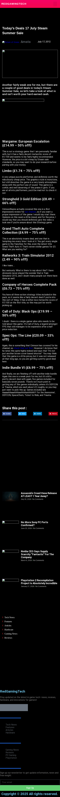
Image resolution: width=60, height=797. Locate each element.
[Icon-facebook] (3, 707)
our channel (30, 211)
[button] (55, 4)
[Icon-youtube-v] (24, 707)
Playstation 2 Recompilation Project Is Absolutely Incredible (39, 582)
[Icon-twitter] (10, 707)
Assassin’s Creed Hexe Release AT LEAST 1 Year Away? (39, 495)
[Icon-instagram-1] (17, 707)
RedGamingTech (13, 3)
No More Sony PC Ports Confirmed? (34, 524)
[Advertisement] (30, 458)
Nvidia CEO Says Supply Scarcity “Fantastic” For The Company (37, 554)
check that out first (23, 348)
